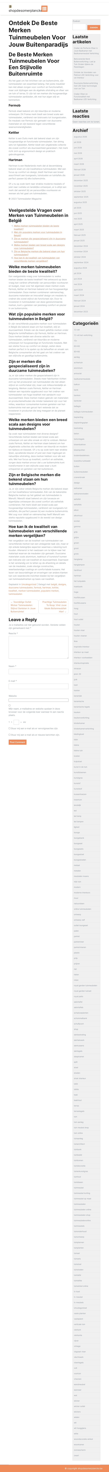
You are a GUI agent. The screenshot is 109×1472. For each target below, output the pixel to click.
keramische (79, 701)
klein (76, 739)
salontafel (78, 1002)
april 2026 (78, 158)
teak (76, 1095)
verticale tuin (79, 1324)
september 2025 (81, 197)
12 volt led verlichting (83, 335)
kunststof (78, 789)
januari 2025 (79, 240)
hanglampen (79, 565)
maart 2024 (79, 295)
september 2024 (81, 262)
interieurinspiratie (81, 663)
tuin (75, 1116)
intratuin (77, 668)
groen (76, 543)
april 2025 (78, 224)
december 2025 (81, 180)
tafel (76, 1084)
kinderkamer (79, 723)
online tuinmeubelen (82, 909)
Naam (12, 666)
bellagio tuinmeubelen (83, 412)
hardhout (78, 570)
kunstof (77, 783)
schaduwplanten (81, 1013)
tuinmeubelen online (82, 1209)
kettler (55, 587)
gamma (77, 526)
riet (75, 969)
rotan (76, 980)
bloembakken (80, 444)
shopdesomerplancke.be (28, 11)
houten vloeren (80, 636)
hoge (76, 592)
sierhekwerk (79, 1040)
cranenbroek (79, 477)
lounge (77, 832)
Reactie (13, 633)
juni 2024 (78, 279)
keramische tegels (82, 707)
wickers (77, 1412)
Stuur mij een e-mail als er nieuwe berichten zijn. (35, 734)
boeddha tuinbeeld (82, 461)
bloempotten (79, 450)
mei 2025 (78, 219)
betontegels (79, 439)
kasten (77, 690)
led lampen (78, 821)
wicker (77, 1401)
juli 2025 (77, 208)
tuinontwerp (79, 1237)
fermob (37, 587)
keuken (77, 712)
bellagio (77, 406)
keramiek (78, 696)
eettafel (77, 499)
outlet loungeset (81, 925)
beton (76, 433)
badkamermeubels (82, 379)
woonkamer (79, 1444)
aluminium (78, 368)
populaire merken (50, 590)
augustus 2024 (80, 268)
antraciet (78, 373)
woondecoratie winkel (83, 1439)
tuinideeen (78, 1182)
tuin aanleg (78, 1122)
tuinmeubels (79, 1226)
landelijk (77, 805)
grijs (75, 532)
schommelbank (80, 1018)
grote (76, 554)
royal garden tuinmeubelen (85, 985)
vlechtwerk (78, 1357)
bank (76, 390)
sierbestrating (80, 1034)
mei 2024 (78, 284)
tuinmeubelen (15, 594)
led (75, 810)
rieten (76, 974)
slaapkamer (79, 1056)
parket (77, 936)
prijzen (77, 963)
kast (76, 685)
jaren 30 (77, 674)
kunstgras (78, 778)
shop (76, 1029)
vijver (76, 1341)
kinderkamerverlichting (84, 728)
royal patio (78, 996)
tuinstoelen (78, 1269)
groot (76, 548)
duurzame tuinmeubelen (21, 587)
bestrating (78, 428)
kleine (76, 745)
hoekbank (78, 586)
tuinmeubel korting (82, 1193)
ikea (75, 641)
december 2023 (81, 311)
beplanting (78, 417)
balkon (77, 384)
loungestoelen (80, 860)
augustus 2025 (80, 202)
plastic (77, 953)
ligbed (76, 827)
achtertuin (78, 362)
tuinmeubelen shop (82, 1215)
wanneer (77, 1390)
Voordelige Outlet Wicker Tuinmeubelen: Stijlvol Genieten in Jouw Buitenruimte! (23, 607)
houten (77, 625)
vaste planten (80, 1313)
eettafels (77, 504)
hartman (46, 587)
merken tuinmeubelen (29, 590)
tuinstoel (77, 1264)
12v (75, 340)
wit (75, 1422)
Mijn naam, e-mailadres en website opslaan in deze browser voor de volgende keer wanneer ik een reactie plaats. (36, 711)
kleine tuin (78, 750)
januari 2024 (79, 306)
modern (77, 887)
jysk (75, 679)
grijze (76, 537)
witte (76, 1433)
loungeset (78, 843)
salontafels (78, 1007)
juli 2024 (77, 273)
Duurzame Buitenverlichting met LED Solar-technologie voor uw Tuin (86, 86)
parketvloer (79, 942)
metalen (77, 871)
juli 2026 (77, 142)
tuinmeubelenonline (82, 1220)
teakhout (78, 1100)
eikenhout (78, 515)
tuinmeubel (78, 1188)
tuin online (78, 1133)
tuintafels (78, 1280)
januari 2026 (79, 175)
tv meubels (78, 1302)
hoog (76, 608)
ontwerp (77, 914)
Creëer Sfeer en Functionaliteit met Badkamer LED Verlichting (85, 96)
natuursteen (79, 903)
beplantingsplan (81, 422)
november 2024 (81, 251)
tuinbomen (78, 1160)
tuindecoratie (79, 1166)
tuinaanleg (78, 1138)
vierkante (78, 1335)
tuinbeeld (78, 1155)
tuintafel (77, 1275)
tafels (76, 1089)
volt (75, 1368)
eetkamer (78, 488)
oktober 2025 (80, 191)
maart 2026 (79, 164)
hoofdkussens (80, 603)
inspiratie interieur (81, 646)
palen (76, 931)
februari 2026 (80, 169)
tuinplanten (79, 1248)
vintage (77, 1346)
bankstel (77, 401)
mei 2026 (78, 153)
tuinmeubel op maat (82, 1198)
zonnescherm (80, 1450)
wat (75, 1395)
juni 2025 (78, 213)
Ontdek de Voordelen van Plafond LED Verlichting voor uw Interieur (86, 75)
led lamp (77, 816)
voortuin (77, 1373)
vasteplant (78, 1319)
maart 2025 (79, 229)
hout (76, 614)
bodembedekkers (81, 455)
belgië (54, 584)
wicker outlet (79, 1406)
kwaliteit (13, 590)
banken (77, 395)
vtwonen (77, 1379)
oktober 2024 (80, 257)
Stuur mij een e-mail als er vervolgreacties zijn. (34, 728)
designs (62, 584)
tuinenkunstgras (81, 1171)
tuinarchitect (79, 1144)
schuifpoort (79, 1024)
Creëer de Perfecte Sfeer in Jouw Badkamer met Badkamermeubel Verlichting (86, 51)
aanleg (77, 357)
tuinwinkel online (81, 1286)
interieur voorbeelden (83, 657)
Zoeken (76, 21)
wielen (76, 1417)
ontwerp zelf (79, 920)
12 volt (77, 330)
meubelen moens (81, 876)
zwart (76, 1455)
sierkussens (79, 1045)
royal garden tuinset (82, 991)
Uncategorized (28, 584)
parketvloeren (80, 947)
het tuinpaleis (79, 581)
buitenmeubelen (81, 472)
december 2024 (81, 246)
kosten (77, 756)
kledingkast (79, 734)
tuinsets (77, 1259)
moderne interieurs (82, 892)
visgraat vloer (80, 1351)
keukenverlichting (81, 718)
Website (13, 696)
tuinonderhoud (80, 1231)
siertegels (78, 1051)
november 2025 (81, 186)
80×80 (77, 351)
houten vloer (79, 630)
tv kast (77, 1291)
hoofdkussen (79, 597)
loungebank (79, 838)
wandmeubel (79, 1384)
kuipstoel (78, 761)
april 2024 (78, 290)
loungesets (78, 849)
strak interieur (80, 1078)
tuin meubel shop (81, 1127)
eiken (76, 510)
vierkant (77, 1330)
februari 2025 (80, 235)
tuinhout (77, 1177)
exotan (77, 521)
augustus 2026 (80, 137)
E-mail (13, 681)
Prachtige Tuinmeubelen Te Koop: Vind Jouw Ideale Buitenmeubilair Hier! (54, 607)
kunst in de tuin (80, 767)
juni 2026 (78, 147)
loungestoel (79, 854)
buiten (76, 466)
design (77, 483)
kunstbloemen (80, 772)
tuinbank (77, 1149)
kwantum (78, 800)
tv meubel (78, 1297)
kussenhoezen (80, 794)
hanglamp (78, 559)
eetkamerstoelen (81, 493)
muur (76, 898)
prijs (75, 958)
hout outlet (78, 619)
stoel (76, 1067)
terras (76, 1106)
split (75, 1062)
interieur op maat (81, 652)
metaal (77, 865)
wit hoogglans (80, 1428)
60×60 (77, 346)
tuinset (77, 1253)
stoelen (77, 1073)
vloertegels (78, 1362)
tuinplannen (79, 1242)
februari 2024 (80, 300)
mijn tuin (77, 881)
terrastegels (79, 1111)
